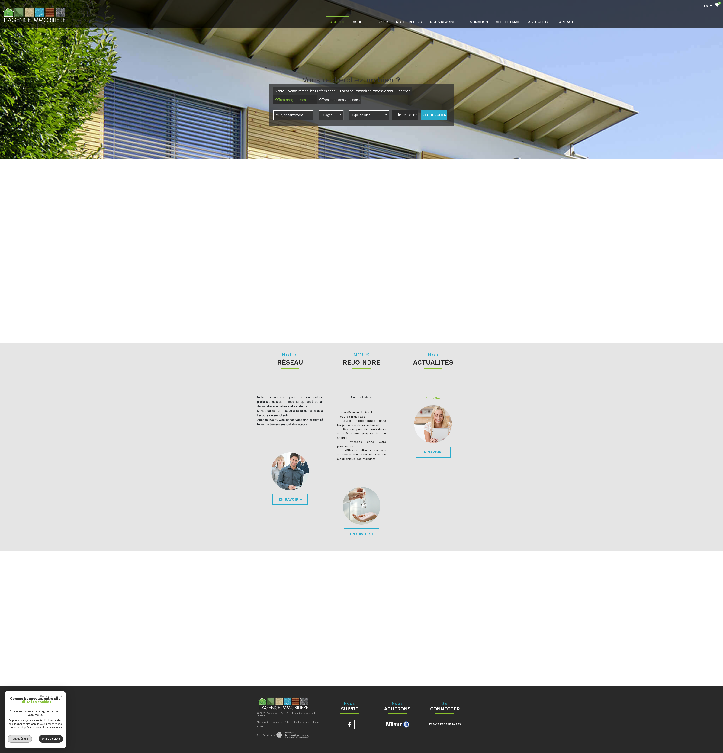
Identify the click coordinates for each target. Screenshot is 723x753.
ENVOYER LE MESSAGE (446, 644)
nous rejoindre (445, 22)
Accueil (337, 22)
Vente (279, 91)
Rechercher (434, 115)
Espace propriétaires (445, 724)
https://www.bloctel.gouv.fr (448, 672)
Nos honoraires (301, 722)
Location (403, 91)
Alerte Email (508, 22)
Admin (260, 727)
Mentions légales (281, 722)
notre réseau (409, 22)
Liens (316, 722)
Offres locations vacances (339, 100)
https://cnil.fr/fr (320, 671)
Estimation (478, 22)
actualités (538, 22)
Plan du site (263, 722)
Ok (452, 209)
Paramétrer (20, 738)
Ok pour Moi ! (51, 738)
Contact (565, 22)
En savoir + (290, 499)
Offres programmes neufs (295, 100)
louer (382, 22)
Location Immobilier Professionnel (366, 91)
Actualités (433, 398)
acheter (361, 22)
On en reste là (49, 696)
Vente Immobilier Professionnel (312, 91)
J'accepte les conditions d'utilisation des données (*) (365, 618)
